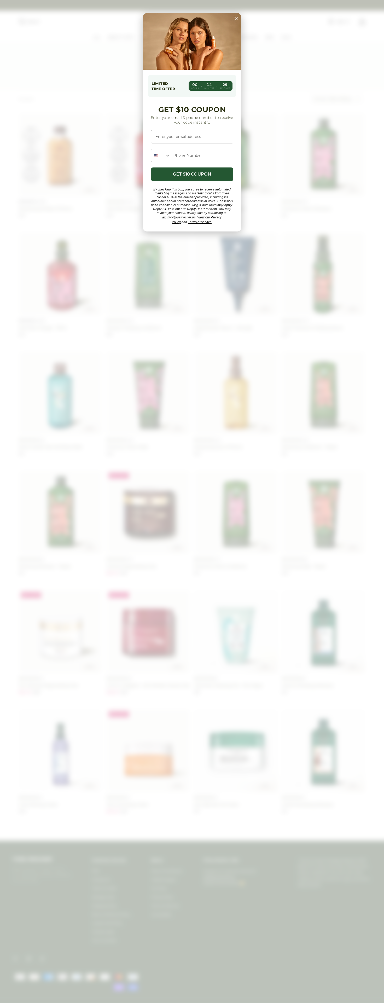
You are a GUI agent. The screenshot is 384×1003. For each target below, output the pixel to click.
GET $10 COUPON (192, 174)
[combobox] (161, 155)
